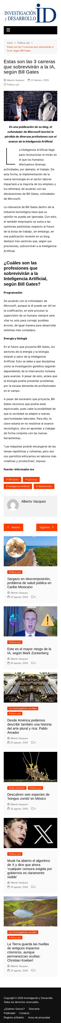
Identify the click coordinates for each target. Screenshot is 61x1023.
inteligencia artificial (18, 486)
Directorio (34, 1009)
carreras (32, 479)
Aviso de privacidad (39, 1017)
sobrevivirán (45, 486)
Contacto (24, 1013)
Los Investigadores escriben (23, 708)
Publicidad (9, 1013)
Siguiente (45, 527)
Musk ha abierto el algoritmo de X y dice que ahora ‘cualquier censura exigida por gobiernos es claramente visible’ (29, 869)
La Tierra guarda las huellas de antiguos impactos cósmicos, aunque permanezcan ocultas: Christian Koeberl (28, 952)
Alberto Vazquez (15, 80)
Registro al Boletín (14, 1017)
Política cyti (13, 84)
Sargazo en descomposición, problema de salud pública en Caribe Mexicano (29, 583)
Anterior (15, 527)
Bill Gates (13, 479)
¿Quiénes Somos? (14, 1009)
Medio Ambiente (17, 788)
